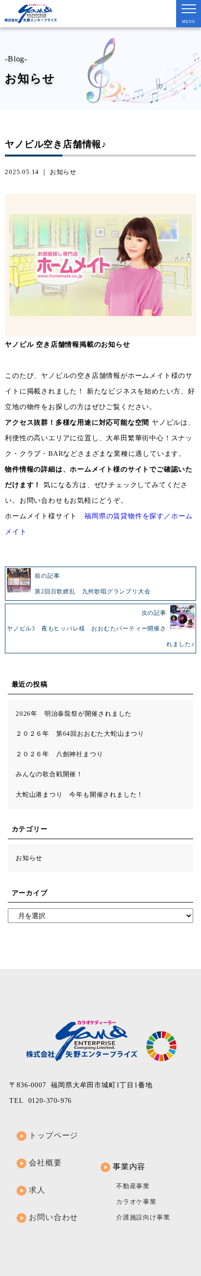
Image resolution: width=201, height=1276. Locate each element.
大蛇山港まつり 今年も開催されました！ (79, 794)
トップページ (53, 1135)
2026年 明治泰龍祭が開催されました (74, 713)
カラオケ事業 (136, 1201)
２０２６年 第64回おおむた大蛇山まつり (80, 733)
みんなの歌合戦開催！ (49, 774)
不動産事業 (133, 1186)
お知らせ (63, 172)
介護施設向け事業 (143, 1217)
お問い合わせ (53, 1217)
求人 (37, 1190)
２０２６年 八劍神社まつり (59, 754)
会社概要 (45, 1162)
